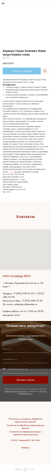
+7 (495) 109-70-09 (23, 293)
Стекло (11, 172)
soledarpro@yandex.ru (25, 304)
